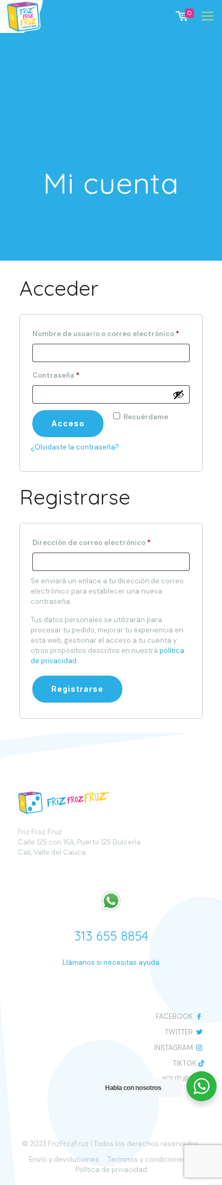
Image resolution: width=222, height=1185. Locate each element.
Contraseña (76, 374)
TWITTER (179, 1032)
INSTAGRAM (173, 1047)
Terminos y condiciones (147, 1159)
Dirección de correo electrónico (110, 541)
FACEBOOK (174, 1016)
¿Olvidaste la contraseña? (75, 447)
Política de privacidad (111, 1169)
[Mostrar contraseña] (178, 394)
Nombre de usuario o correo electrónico (110, 332)
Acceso (68, 423)
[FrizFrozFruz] (31, 16)
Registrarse (77, 688)
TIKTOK (185, 1063)
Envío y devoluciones (64, 1159)
